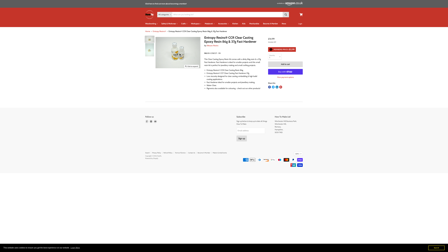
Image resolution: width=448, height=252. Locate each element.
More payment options (285, 77)
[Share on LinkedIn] (277, 87)
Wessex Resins (212, 45)
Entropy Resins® (159, 31)
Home (147, 31)
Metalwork (209, 24)
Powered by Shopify (151, 158)
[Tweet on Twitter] (273, 87)
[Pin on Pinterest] (280, 87)
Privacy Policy (156, 153)
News (284, 24)
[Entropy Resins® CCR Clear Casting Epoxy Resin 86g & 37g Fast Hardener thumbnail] (149, 39)
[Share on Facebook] (269, 87)
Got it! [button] (436, 248)
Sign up (241, 138)
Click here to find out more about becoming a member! (166, 4)
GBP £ (297, 154)
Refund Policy (168, 153)
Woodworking (150, 24)
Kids (243, 24)
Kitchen (235, 24)
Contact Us (191, 153)
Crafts (183, 24)
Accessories (222, 24)
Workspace (195, 24)
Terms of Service (180, 153)
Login (300, 24)
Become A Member (270, 24)
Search (147, 153)
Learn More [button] (75, 248)
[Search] (286, 14)
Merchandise (254, 24)
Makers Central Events (220, 153)
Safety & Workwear (168, 24)
